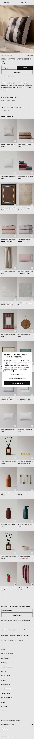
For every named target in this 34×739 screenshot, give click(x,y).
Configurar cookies (17, 374)
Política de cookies (8, 371)
